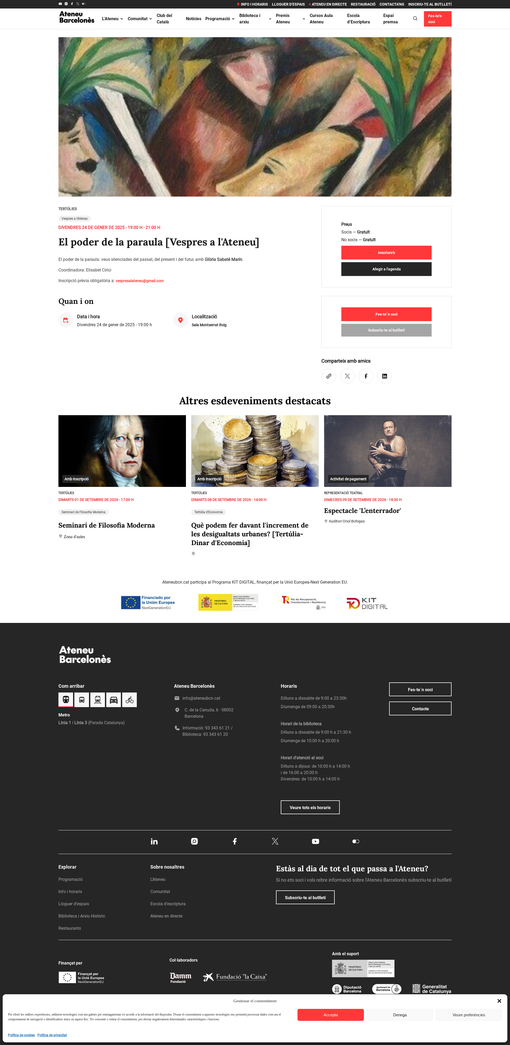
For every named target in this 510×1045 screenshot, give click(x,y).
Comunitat (137, 18)
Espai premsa (390, 18)
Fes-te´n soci (420, 689)
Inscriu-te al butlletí (430, 4)
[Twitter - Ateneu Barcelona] (78, 4)
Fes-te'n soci (435, 19)
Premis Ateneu (283, 18)
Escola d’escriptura (168, 903)
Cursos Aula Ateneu (321, 18)
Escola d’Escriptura (358, 18)
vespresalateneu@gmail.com (140, 281)
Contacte (420, 708)
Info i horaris (254, 4)
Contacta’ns (392, 4)
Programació (217, 18)
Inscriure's (386, 252)
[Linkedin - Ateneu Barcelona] (154, 844)
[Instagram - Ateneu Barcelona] (66, 4)
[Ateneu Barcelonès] (77, 29)
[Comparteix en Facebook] (366, 376)
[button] (499, 1001)
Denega (400, 1015)
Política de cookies (21, 1035)
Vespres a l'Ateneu (75, 218)
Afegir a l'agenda (386, 269)
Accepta (331, 1015)
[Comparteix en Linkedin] (384, 376)
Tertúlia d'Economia (208, 512)
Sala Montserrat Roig (209, 325)
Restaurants (69, 928)
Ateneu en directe (329, 4)
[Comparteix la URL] (328, 376)
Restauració (363, 4)
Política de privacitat (52, 1035)
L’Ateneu (110, 18)
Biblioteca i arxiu (249, 18)
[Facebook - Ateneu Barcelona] (72, 4)
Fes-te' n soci (387, 314)
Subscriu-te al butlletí (386, 330)
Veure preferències (469, 1015)
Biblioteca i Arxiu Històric (81, 916)
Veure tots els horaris (310, 807)
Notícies (193, 18)
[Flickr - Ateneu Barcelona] (84, 4)
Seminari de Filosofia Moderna (83, 512)
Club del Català (164, 18)
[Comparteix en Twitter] (347, 376)
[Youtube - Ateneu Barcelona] (60, 4)
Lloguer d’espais (288, 4)
